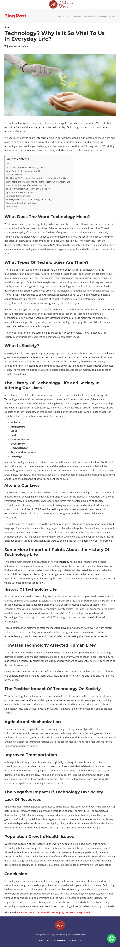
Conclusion (11, 206)
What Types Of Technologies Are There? (25, 171)
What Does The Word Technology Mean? (25, 167)
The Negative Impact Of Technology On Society (29, 199)
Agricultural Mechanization (19, 192)
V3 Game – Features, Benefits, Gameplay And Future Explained (53, 912)
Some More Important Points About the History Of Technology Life (38, 181)
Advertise (59, 940)
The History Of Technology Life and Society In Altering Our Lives (37, 178)
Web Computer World (76, 934)
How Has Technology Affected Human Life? (26, 185)
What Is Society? (14, 174)
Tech (67, 16)
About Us (44, 940)
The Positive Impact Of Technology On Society (28, 188)
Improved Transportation (18, 195)
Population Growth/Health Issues (22, 203)
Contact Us (76, 940)
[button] (111, 938)
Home (59, 16)
